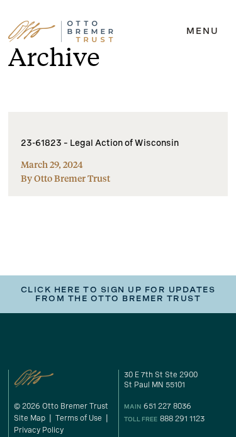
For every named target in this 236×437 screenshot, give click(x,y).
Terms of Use (78, 418)
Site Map (29, 418)
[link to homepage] (60, 31)
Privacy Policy (39, 430)
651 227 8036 (167, 406)
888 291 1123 (182, 418)
